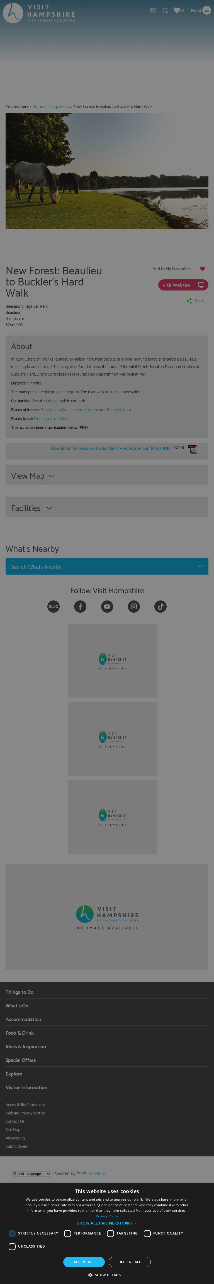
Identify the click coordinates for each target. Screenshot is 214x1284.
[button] (107, 1223)
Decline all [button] (129, 1262)
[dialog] (107, 1233)
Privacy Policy (107, 1216)
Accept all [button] (84, 1262)
